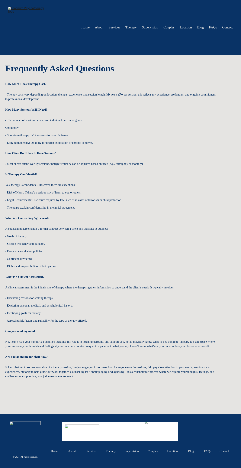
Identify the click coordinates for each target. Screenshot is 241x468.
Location (186, 27)
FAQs (213, 27)
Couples (169, 27)
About (99, 27)
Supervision (150, 27)
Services (114, 27)
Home (85, 27)
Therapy (131, 27)
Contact (227, 27)
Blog (200, 27)
